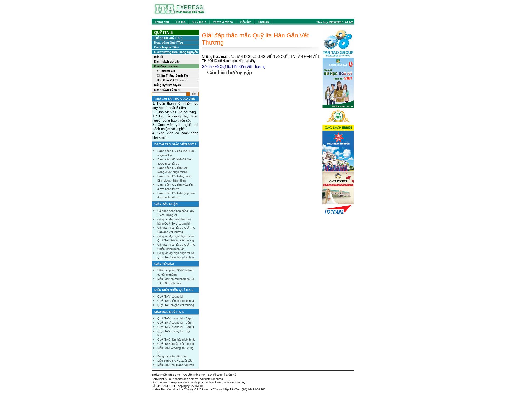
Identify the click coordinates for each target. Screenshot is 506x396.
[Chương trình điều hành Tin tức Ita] (179, 16)
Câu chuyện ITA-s (166, 47)
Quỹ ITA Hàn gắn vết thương (175, 305)
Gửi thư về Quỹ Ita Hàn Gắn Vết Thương (233, 67)
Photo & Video (223, 21)
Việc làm (245, 21)
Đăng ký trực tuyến (167, 85)
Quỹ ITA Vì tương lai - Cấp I (174, 318)
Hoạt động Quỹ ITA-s (168, 42)
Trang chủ (162, 21)
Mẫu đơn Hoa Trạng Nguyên (175, 364)
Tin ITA (181, 21)
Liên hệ (231, 374)
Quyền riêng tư (194, 374)
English (263, 21)
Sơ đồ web (215, 374)
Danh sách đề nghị (167, 89)
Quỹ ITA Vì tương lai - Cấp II (175, 322)
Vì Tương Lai (166, 70)
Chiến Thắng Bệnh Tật (172, 75)
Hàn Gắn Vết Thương (172, 80)
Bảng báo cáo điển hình (172, 356)
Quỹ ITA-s (199, 21)
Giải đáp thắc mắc (166, 66)
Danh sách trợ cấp (167, 61)
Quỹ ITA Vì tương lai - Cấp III (175, 326)
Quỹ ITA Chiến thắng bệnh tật (176, 300)
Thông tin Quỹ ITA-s (168, 37)
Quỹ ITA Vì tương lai (170, 296)
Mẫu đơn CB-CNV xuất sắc (174, 360)
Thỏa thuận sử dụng (166, 374)
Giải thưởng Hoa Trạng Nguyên (176, 52)
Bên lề (158, 56)
